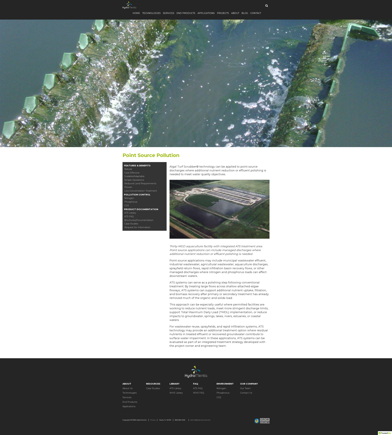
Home (136, 13)
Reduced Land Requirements (140, 183)
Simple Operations (134, 180)
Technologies (151, 13)
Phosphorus (130, 201)
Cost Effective (131, 172)
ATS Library (130, 212)
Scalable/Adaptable (134, 176)
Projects (223, 13)
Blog (244, 13)
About (235, 13)
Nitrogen (129, 198)
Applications (206, 13)
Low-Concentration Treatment (140, 190)
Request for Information (137, 227)
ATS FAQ (129, 216)
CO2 (126, 205)
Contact (255, 13)
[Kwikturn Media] (262, 421)
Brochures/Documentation (138, 220)
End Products (186, 13)
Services (168, 13)
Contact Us (246, 392)
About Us (127, 388)
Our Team (245, 388)
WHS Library (176, 392)
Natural (128, 169)
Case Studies (131, 223)
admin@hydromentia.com (200, 420)
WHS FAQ (198, 392)
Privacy (153, 420)
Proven (128, 187)
